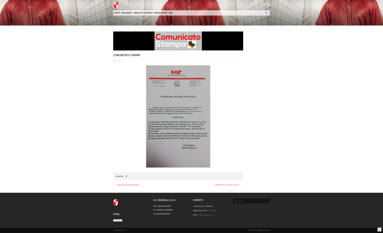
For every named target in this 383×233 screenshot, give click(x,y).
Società (117, 13)
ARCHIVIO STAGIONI (160, 13)
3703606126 (212, 210)
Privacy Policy (117, 220)
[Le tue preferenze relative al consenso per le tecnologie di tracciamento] (379, 229)
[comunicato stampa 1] (178, 40)
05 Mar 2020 (119, 60)
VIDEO (171, 13)
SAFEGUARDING (126, 13)
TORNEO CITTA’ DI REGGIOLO (143, 13)
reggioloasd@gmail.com (206, 215)
